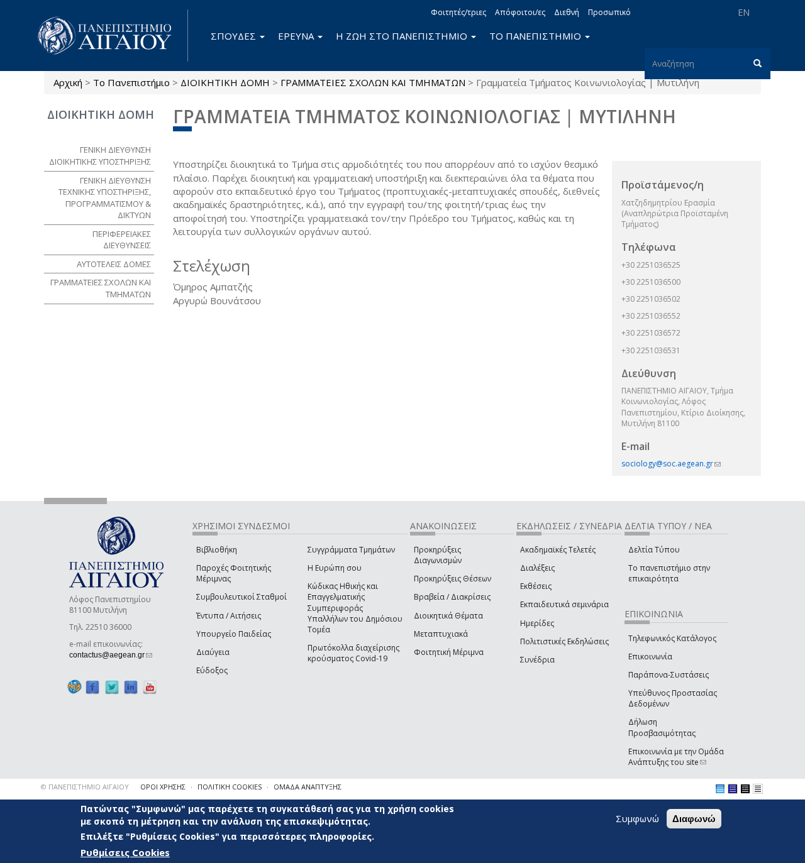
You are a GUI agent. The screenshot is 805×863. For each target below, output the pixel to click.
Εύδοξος (212, 670)
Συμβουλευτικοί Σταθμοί (241, 596)
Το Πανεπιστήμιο (131, 82)
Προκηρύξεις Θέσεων (452, 578)
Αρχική (67, 82)
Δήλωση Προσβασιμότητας (662, 727)
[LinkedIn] (131, 686)
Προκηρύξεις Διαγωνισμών (438, 555)
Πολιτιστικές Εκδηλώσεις (564, 641)
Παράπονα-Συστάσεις (668, 674)
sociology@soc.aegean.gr (671, 463)
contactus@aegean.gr (110, 655)
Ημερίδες (537, 623)
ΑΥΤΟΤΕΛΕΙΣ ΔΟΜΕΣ (114, 264)
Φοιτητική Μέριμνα (449, 652)
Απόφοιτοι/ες (520, 12)
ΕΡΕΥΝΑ (297, 36)
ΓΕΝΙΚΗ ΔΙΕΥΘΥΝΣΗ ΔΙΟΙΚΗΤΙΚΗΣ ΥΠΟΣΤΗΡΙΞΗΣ (100, 155)
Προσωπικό (609, 12)
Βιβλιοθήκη (216, 549)
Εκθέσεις (536, 586)
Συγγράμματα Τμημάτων (351, 549)
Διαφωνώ (694, 818)
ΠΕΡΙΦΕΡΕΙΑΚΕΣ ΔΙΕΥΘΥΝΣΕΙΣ (121, 239)
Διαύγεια (213, 652)
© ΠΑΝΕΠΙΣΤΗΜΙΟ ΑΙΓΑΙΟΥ (85, 786)
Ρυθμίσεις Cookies (125, 852)
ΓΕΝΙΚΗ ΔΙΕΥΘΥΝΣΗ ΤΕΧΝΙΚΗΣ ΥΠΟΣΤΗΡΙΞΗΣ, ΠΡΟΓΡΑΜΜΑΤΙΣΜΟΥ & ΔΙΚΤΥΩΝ (104, 198)
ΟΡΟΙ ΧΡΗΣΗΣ (163, 786)
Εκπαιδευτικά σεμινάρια (564, 604)
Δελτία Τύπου (654, 549)
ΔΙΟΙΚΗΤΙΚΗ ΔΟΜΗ (225, 82)
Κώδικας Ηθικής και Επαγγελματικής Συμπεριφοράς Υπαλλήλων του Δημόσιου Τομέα (355, 608)
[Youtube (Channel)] (150, 686)
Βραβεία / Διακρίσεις (452, 596)
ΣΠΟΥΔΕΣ (234, 36)
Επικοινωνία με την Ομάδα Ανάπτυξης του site (676, 756)
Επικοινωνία (650, 656)
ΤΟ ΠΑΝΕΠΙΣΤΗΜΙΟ (536, 36)
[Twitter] (112, 686)
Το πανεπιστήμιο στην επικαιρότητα (669, 573)
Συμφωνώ (637, 818)
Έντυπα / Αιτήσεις (228, 615)
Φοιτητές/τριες (458, 12)
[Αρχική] (111, 35)
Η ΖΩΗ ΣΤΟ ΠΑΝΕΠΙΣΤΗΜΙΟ (403, 36)
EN (744, 12)
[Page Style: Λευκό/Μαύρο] (745, 789)
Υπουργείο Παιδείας (233, 634)
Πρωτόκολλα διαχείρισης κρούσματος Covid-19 (353, 653)
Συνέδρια (537, 659)
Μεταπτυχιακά (441, 634)
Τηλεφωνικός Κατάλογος (672, 638)
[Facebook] (92, 686)
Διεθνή (566, 12)
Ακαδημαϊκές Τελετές (558, 549)
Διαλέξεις (537, 568)
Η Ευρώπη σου (335, 568)
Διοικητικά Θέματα (448, 615)
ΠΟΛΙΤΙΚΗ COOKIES (229, 786)
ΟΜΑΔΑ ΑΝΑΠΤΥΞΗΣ (307, 786)
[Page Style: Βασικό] (720, 789)
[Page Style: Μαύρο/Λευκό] (758, 789)
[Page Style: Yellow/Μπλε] (733, 789)
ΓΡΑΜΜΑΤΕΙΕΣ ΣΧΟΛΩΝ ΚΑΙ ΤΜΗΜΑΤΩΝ (372, 82)
